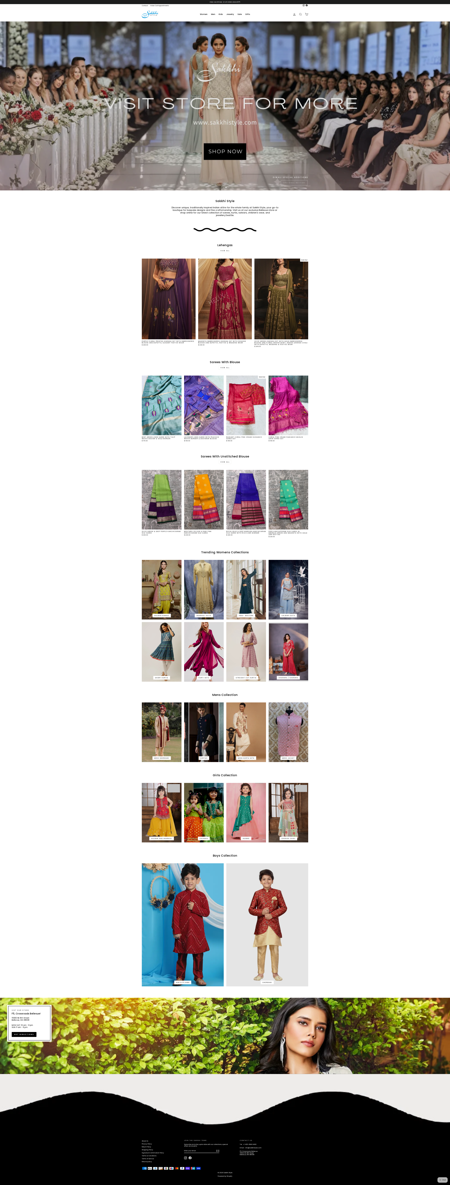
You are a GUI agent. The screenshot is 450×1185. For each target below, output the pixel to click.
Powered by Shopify (225, 1176)
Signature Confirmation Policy (153, 1153)
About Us (145, 1141)
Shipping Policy (147, 1150)
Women (204, 14)
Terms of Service (148, 1159)
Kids (221, 14)
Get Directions (24, 1034)
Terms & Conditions (149, 1156)
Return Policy (146, 1147)
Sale (240, 14)
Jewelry (230, 14)
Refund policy (147, 1162)
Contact (145, 6)
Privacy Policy (147, 1144)
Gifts (247, 14)
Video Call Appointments (159, 6)
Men (213, 14)
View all (225, 251)
